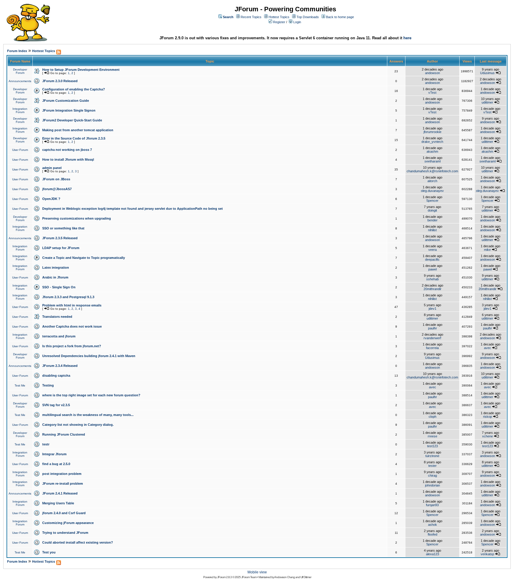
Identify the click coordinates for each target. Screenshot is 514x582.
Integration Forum (19, 110)
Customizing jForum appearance (68, 523)
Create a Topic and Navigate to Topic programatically (83, 257)
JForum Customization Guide (65, 100)
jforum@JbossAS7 (57, 189)
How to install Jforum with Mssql (68, 159)
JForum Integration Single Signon (68, 110)
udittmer (487, 102)
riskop (487, 416)
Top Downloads (308, 17)
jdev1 (432, 308)
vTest (432, 92)
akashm (432, 151)
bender (432, 220)
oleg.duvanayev (432, 191)
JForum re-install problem (62, 483)
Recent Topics (251, 17)
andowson (432, 73)
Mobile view (257, 572)
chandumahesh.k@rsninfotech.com (432, 171)
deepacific (432, 259)
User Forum (20, 149)
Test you (49, 552)
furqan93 (432, 505)
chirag (432, 475)
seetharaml (432, 161)
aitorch (432, 181)
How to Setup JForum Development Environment (81, 69)
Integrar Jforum (54, 454)
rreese (432, 436)
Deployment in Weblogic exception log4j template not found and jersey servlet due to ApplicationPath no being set (132, 208)
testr (45, 444)
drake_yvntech (432, 141)
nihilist (432, 230)
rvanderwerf (432, 338)
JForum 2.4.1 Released (60, 493)
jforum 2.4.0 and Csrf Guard (64, 513)
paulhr (432, 328)
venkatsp (487, 554)
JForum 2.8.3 (224, 577)
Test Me (20, 385)
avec (487, 348)
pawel (432, 269)
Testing (48, 385)
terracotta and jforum (59, 336)
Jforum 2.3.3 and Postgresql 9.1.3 (68, 297)
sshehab (432, 279)
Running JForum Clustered (63, 434)
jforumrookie (432, 132)
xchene (487, 436)
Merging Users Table (58, 503)
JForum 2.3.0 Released (60, 81)
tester (432, 465)
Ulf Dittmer (305, 577)
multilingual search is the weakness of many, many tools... (88, 415)
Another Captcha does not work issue (72, 326)
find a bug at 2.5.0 (56, 464)
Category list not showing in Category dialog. (78, 424)
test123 (432, 446)
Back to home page (340, 17)
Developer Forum (20, 71)
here (407, 38)
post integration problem (62, 473)
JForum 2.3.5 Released (60, 238)
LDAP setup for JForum (60, 248)
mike (487, 249)
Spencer (432, 200)
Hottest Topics (279, 17)
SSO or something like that (63, 228)
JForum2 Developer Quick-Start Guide (72, 120)
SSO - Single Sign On (59, 287)
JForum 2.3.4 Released (60, 365)
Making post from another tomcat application (77, 130)
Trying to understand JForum (65, 532)
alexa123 (432, 554)
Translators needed (57, 316)
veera (432, 249)
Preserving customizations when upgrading (76, 218)
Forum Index (17, 51)
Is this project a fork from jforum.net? (71, 346)
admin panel (52, 168)
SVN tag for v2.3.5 (56, 405)
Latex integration (55, 267)
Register (279, 22)
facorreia (432, 348)
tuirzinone (432, 456)
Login (297, 22)
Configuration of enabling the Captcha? (73, 89)
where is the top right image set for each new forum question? (91, 395)
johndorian (432, 485)
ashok (432, 524)
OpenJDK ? (51, 199)
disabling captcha (56, 375)
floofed (432, 534)
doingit (432, 210)
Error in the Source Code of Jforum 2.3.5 (73, 138)
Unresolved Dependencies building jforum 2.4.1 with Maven (88, 356)
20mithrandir (432, 289)
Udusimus (487, 73)
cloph (432, 416)
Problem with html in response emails (71, 305)
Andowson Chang (284, 577)
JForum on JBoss (56, 179)
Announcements (20, 81)
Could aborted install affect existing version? (77, 542)
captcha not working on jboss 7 (67, 149)
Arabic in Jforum (55, 277)
